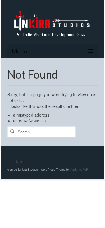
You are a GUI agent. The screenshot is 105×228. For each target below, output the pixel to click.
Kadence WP (79, 169)
